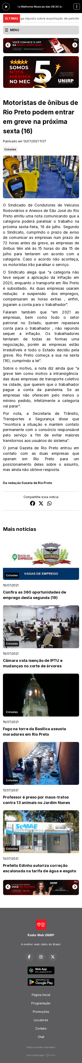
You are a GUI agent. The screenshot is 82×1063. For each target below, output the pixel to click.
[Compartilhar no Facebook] (32, 504)
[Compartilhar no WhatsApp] (49, 504)
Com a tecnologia (35, 1055)
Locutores (41, 1020)
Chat (41, 1037)
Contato (40, 1028)
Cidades (10, 149)
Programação (40, 1003)
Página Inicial (41, 995)
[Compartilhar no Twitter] (41, 504)
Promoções (41, 1011)
